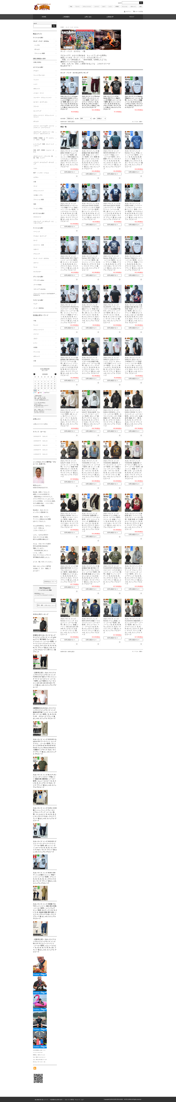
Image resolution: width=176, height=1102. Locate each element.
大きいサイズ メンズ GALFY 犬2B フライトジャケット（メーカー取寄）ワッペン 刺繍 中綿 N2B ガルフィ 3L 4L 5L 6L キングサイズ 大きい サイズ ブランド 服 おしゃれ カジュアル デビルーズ (69, 468)
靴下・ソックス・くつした (41, 173)
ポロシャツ (133, 6)
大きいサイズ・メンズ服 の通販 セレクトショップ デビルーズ (125, 1101)
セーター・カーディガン (40, 102)
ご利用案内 (66, 17)
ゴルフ (103, 6)
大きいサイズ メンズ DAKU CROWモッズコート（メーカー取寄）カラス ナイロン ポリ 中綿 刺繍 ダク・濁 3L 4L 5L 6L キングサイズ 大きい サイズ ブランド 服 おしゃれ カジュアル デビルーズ (112, 418)
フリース (36, 106)
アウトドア (36, 254)
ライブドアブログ (36, 1052)
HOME (44, 17)
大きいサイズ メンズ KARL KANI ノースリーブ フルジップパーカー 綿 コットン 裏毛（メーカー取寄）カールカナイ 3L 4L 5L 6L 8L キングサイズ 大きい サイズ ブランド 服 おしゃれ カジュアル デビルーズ (134, 211)
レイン (110, 6)
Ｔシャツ (36, 79)
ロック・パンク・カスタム (41, 41)
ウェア (35, 303)
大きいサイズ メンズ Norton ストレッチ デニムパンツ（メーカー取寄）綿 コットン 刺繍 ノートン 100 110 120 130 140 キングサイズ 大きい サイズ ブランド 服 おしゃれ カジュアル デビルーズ (69, 626)
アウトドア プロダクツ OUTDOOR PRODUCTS (44, 294)
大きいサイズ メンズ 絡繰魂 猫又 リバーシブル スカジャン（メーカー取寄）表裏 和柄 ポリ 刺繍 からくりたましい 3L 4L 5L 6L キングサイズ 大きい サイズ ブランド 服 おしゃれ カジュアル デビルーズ (134, 521)
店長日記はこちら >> (50, 581)
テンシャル (124, 6)
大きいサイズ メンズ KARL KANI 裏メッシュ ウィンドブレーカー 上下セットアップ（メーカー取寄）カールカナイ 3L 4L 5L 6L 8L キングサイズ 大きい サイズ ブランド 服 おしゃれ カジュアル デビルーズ (45, 814)
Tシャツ (77, 6)
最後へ (141, 121)
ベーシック (36, 231)
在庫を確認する (68, 172)
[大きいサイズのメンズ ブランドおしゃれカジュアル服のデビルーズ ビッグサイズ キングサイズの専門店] (42, 9)
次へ (137, 121)
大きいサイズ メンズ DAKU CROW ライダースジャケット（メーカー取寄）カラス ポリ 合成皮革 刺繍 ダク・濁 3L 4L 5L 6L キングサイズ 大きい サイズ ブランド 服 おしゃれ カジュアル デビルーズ (134, 418)
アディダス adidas (38, 280)
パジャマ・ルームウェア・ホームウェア (43, 163)
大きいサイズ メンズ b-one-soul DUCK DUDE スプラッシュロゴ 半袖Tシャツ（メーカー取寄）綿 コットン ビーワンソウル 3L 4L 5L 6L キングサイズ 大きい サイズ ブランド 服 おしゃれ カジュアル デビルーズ (91, 211)
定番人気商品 (37, 62)
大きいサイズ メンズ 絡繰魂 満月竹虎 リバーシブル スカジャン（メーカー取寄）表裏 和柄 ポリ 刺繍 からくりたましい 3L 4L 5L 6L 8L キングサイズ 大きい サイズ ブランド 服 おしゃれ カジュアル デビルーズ (69, 574)
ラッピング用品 (37, 208)
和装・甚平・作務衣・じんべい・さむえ (43, 150)
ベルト (35, 168)
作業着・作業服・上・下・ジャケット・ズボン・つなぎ (43, 138)
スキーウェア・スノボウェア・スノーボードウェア (43, 222)
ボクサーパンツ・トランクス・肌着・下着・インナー (43, 157)
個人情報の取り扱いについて (41, 1099)
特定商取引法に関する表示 (56, 1099)
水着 (140, 6)
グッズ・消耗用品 (38, 308)
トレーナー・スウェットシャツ (42, 97)
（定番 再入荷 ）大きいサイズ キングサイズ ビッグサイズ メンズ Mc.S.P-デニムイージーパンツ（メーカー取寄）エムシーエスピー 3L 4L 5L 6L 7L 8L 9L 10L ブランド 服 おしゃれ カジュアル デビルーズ (44, 945)
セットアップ (37, 111)
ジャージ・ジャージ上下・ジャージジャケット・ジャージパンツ (43, 126)
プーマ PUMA (37, 284)
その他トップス (37, 195)
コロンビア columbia (39, 289)
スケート (36, 262)
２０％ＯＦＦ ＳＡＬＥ (40, 450)
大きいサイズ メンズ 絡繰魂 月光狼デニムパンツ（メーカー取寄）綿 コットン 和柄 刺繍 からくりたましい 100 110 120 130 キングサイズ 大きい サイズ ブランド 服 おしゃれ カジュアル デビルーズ (69, 159)
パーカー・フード (38, 93)
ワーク (35, 267)
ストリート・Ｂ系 (38, 245)
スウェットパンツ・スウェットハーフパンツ (43, 116)
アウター (36, 71)
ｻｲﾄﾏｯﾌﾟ (132, 17)
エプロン (36, 177)
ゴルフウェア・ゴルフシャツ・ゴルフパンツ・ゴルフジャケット (43, 132)
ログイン (128, 11)
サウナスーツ (37, 217)
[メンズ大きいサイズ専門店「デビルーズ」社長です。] (38, 483)
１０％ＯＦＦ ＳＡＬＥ (40, 454)
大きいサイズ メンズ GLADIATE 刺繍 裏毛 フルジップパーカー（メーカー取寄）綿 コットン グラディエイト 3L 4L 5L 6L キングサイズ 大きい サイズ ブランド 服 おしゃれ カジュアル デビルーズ (134, 626)
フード (35, 186)
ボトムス (37, 49)
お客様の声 (110, 17)
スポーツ (36, 249)
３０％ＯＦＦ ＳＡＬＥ (40, 445)
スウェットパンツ (87, 6)
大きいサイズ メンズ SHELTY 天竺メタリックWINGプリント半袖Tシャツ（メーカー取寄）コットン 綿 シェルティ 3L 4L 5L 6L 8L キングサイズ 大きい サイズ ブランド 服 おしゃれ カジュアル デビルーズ (134, 365)
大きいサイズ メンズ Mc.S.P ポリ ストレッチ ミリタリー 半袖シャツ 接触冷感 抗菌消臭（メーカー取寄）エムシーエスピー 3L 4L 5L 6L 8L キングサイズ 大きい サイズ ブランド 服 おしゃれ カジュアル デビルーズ (44, 781)
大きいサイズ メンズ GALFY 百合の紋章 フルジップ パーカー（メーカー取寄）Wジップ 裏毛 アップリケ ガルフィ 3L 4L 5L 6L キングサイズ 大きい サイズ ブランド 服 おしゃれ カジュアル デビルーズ (91, 418)
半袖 (71, 6)
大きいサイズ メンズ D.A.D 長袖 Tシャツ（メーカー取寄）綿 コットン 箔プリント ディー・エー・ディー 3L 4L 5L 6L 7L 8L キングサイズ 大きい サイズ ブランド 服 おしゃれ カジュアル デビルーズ (69, 418)
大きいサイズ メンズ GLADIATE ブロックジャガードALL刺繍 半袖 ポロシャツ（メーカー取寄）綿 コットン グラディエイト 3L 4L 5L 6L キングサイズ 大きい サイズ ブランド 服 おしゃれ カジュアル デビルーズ (91, 365)
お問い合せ (88, 17)
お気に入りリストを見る (40, 424)
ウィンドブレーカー (39, 75)
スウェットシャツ (38, 190)
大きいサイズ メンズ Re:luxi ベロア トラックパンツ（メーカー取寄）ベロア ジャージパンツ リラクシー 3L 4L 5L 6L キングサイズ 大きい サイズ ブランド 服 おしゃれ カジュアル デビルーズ (91, 102)
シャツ (35, 84)
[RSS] (34, 1068)
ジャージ (97, 6)
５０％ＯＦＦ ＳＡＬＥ (40, 436)
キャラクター (37, 271)
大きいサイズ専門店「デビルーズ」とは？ (74, 1099)
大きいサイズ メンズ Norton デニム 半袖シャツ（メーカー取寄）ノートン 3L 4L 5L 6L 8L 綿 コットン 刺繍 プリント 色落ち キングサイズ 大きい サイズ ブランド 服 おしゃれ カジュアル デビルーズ (134, 159)
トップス (37, 45)
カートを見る (139, 11)
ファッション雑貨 (39, 53)
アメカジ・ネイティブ (39, 236)
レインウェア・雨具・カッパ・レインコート (43, 144)
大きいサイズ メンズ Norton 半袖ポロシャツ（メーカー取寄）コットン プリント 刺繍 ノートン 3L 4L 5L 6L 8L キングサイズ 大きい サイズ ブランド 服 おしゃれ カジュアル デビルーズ (134, 102)
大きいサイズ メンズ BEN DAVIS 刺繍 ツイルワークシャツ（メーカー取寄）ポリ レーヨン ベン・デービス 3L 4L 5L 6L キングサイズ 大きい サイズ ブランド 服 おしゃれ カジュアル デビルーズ (91, 626)
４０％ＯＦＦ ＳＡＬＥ (40, 441)
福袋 (34, 204)
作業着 (117, 6)
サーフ (35, 240)
